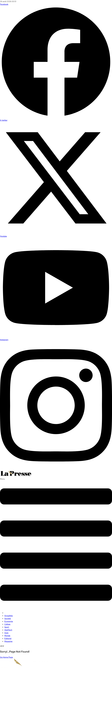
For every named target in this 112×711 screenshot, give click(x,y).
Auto (6, 633)
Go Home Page (6, 657)
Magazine (8, 641)
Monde (7, 635)
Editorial (7, 638)
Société (7, 618)
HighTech (8, 630)
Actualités (8, 615)
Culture (7, 624)
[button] (56, 544)
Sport (6, 627)
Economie (8, 621)
